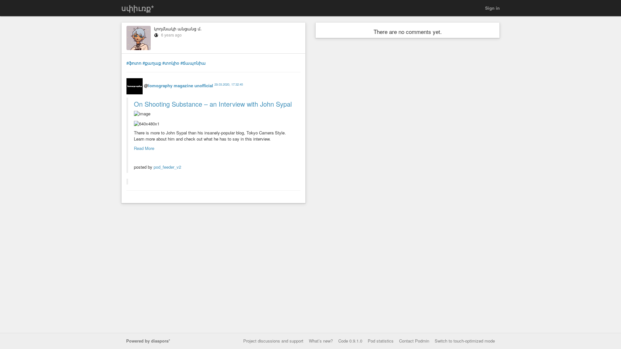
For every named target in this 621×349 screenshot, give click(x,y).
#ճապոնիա (193, 63)
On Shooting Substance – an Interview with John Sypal (213, 104)
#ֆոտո (133, 63)
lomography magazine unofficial (180, 85)
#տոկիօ (170, 63)
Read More (144, 148)
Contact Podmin (414, 341)
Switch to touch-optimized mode (465, 341)
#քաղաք (152, 63)
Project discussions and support (273, 341)
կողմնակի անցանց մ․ (178, 29)
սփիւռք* (137, 8)
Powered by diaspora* (148, 341)
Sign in (492, 8)
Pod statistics (381, 341)
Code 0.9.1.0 (350, 341)
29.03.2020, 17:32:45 (228, 84)
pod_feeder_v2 (167, 167)
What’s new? (321, 341)
